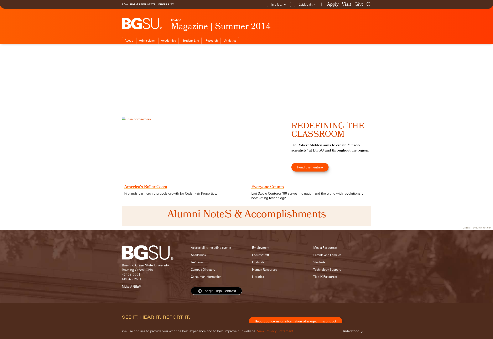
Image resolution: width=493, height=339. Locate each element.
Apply (333, 5)
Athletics (230, 40)
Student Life (190, 40)
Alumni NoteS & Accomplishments (246, 215)
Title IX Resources (325, 277)
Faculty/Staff (260, 255)
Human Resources (264, 269)
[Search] (368, 4)
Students (319, 262)
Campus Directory (203, 269)
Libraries (258, 277)
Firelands (258, 262)
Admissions (147, 40)
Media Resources (325, 247)
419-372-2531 (131, 279)
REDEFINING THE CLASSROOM (327, 131)
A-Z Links (197, 262)
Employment (260, 247)
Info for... (277, 4)
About (129, 40)
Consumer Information (206, 277)
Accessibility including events (211, 247)
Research (211, 40)
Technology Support (327, 269)
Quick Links (306, 4)
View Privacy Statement (275, 331)
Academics (168, 40)
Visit (346, 5)
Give (359, 5)
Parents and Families (327, 255)
